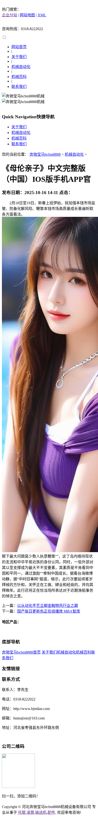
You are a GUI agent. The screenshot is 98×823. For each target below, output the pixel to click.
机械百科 (19, 77)
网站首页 (19, 47)
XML (42, 15)
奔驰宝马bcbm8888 (45, 154)
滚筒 (30, 812)
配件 (51, 812)
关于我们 (19, 57)
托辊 (22, 812)
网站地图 (27, 15)
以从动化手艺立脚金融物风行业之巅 (47, 606)
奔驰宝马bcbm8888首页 (21, 652)
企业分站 (9, 15)
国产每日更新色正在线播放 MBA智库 (48, 611)
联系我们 (19, 87)
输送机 (41, 812)
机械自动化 (20, 67)
